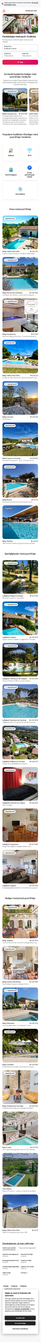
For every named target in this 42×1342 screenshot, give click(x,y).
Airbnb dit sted (31, 11)
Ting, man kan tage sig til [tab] (27, 1248)
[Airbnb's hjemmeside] (4, 10)
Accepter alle (20, 1318)
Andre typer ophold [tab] (9, 1248)
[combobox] (20, 48)
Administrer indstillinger (20, 1329)
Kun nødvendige (20, 1323)
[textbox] (11, 56)
